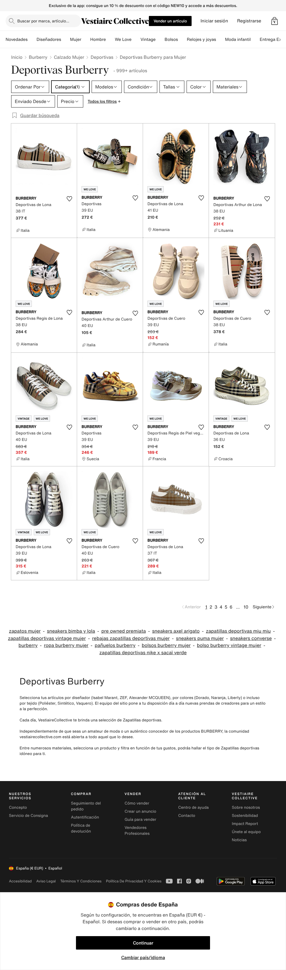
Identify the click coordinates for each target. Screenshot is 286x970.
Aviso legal (46, 881)
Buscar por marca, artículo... (43, 21)
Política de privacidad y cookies (133, 881)
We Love (123, 39)
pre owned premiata (123, 631)
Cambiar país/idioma (143, 957)
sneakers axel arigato (176, 631)
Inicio (16, 57)
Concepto (18, 807)
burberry (27, 645)
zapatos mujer (24, 631)
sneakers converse (251, 638)
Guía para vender (140, 819)
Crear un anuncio (140, 811)
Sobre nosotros (246, 807)
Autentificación (85, 817)
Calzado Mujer (69, 57)
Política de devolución (81, 828)
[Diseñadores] (65, 39)
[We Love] (136, 39)
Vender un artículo (170, 21)
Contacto (186, 816)
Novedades (17, 39)
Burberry (38, 57)
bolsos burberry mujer (166, 645)
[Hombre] (110, 39)
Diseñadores (49, 39)
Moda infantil (238, 39)
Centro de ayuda (193, 807)
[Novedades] (32, 39)
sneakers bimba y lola (71, 631)
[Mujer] (86, 39)
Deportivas (101, 57)
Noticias (239, 840)
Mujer (75, 39)
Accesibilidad (20, 881)
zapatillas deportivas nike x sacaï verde (143, 652)
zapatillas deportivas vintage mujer (47, 638)
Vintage (148, 39)
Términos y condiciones (81, 881)
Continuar (143, 942)
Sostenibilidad (245, 816)
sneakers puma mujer (200, 638)
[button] (274, 21)
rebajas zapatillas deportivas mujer (131, 638)
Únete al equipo (246, 832)
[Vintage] (160, 39)
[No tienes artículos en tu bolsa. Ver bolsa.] (274, 21)
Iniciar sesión (214, 21)
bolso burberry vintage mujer (229, 645)
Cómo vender (137, 803)
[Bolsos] (182, 39)
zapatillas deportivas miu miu (238, 631)
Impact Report (245, 824)
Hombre (98, 39)
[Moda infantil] (255, 39)
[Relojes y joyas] (220, 39)
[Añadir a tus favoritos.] (69, 198)
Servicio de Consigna (28, 816)
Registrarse (249, 21)
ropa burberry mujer (66, 645)
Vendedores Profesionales (137, 830)
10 (246, 607)
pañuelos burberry (115, 645)
